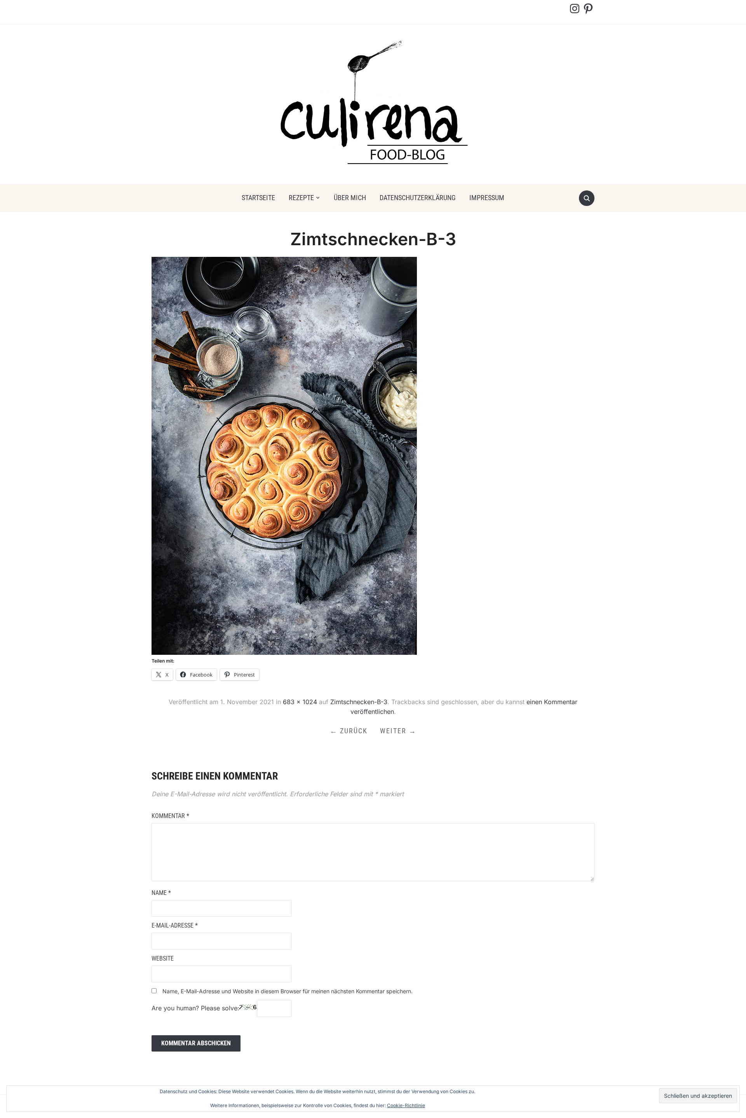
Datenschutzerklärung (418, 198)
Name (161, 892)
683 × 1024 (300, 702)
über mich (350, 198)
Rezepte (301, 198)
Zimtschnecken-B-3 (358, 702)
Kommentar (170, 816)
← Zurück (349, 731)
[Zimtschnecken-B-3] (284, 455)
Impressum (486, 198)
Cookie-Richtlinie (406, 1105)
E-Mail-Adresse (175, 925)
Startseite (258, 198)
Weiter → (398, 731)
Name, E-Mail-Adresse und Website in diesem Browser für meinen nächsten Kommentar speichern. (287, 991)
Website (163, 958)
